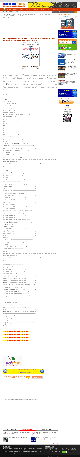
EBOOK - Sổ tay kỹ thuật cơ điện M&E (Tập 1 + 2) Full (18, 437)
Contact (74, 1)
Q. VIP (9, 14)
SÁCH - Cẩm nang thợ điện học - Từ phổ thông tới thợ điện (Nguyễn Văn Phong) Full (70, 61)
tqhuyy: (24, 448)
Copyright (70, 1)
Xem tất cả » (55, 443)
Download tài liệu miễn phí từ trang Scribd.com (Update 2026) (71, 74)
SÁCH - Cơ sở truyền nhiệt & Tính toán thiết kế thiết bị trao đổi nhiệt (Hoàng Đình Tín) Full (70, 81)
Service (66, 1)
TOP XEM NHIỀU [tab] (63, 51)
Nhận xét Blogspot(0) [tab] (47, 429)
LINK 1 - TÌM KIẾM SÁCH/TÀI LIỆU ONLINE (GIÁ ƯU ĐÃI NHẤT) (16, 331)
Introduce (61, 1)
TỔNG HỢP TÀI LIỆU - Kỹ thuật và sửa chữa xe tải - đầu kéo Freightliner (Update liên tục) (46, 438)
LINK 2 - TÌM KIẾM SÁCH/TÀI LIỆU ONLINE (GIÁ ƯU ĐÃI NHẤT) (16, 334)
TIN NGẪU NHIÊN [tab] (72, 51)
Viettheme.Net (35, 455)
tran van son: (26, 451)
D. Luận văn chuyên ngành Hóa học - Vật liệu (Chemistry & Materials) (22, 399)
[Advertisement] (30, 27)
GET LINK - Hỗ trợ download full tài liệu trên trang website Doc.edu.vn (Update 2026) (71, 68)
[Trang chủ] (4, 9)
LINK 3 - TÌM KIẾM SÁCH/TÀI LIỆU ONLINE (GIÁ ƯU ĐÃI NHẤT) (16, 337)
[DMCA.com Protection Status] (68, 451)
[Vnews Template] (14, 5)
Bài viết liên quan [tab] (27, 429)
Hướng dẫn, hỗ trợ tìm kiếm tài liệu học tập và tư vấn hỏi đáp (70, 54)
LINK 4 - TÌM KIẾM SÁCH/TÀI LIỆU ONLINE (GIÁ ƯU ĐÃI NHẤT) (16, 340)
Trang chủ (5, 14)
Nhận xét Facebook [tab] (11, 429)
